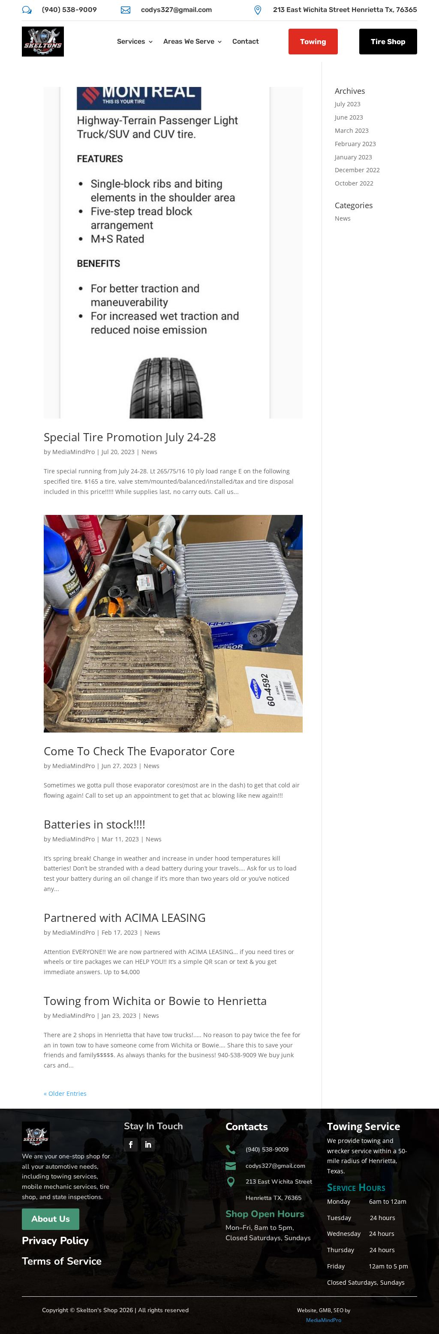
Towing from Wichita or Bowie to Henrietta (155, 1000)
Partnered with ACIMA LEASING (125, 917)
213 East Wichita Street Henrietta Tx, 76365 (345, 10)
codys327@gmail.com (176, 10)
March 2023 (352, 130)
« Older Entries (65, 1093)
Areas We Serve (188, 41)
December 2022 (357, 170)
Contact (245, 41)
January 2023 (353, 157)
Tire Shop (388, 41)
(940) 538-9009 (69, 10)
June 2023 (349, 117)
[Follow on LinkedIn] (148, 1145)
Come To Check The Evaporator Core (139, 751)
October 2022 (354, 183)
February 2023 (355, 144)
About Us (50, 1219)
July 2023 (348, 104)
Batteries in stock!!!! (94, 824)
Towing (313, 41)
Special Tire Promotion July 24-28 (130, 437)
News (149, 452)
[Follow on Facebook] (131, 1145)
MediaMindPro (73, 452)
